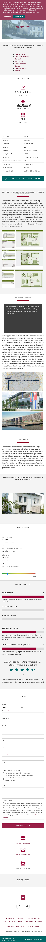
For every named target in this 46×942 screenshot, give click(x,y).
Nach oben (23, 897)
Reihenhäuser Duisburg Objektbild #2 (20, 512)
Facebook (18, 882)
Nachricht (5, 786)
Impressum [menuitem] (10, 927)
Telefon (5, 755)
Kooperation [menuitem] (18, 922)
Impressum (8, 931)
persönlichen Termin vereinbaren (15, 778)
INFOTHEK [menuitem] (29, 922)
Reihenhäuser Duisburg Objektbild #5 (26, 512)
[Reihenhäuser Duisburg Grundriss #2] (22, 259)
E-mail (28, 882)
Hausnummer (6, 733)
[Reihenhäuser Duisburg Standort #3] (22, 421)
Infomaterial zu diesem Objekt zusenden (17, 773)
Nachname (6, 718)
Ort (3, 747)
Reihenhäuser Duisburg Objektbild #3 (22, 512)
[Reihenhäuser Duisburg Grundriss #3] (22, 279)
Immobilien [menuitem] (11, 919)
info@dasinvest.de (23, 855)
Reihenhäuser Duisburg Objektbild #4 (24, 512)
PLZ (3, 740)
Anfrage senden (23, 826)
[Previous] (6, 503)
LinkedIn (23, 882)
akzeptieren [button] (19, 17)
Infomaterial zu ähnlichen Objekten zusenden (19, 775)
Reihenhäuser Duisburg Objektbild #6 (27, 512)
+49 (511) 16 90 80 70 (23, 843)
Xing (26, 882)
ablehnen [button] (7, 17)
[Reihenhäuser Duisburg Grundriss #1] (22, 239)
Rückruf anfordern (10, 780)
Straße (4, 725)
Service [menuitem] (7, 922)
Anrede (4, 705)
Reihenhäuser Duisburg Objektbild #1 (18, 512)
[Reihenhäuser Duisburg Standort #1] (22, 381)
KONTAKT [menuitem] (40, 922)
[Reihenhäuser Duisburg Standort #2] (22, 401)
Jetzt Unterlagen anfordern (21, 178)
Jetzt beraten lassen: (8, 939)
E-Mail (4, 762)
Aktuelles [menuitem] (22, 919)
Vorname (5, 711)
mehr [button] (38, 12)
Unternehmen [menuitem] (35, 919)
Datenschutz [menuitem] (20, 927)
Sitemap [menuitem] (30, 927)
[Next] (39, 503)
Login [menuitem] (37, 927)
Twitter (20, 882)
